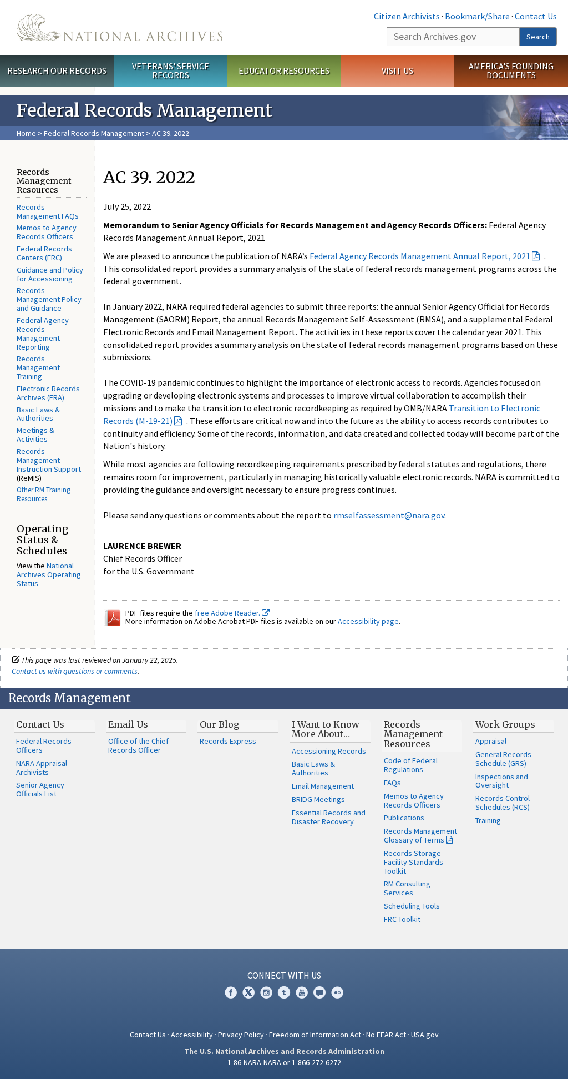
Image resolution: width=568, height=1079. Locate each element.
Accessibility (192, 1035)
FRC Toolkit (402, 919)
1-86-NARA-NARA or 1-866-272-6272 (284, 1062)
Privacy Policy (241, 1035)
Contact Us (536, 16)
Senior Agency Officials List (40, 789)
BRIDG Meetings (318, 799)
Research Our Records (56, 70)
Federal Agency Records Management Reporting (43, 333)
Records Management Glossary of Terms (420, 835)
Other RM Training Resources (43, 494)
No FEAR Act (386, 1035)
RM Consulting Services (407, 888)
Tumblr (284, 992)
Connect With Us (284, 975)
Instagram (266, 992)
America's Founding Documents (511, 70)
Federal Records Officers (44, 745)
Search (538, 37)
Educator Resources (284, 70)
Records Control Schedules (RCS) (502, 802)
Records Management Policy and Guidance (49, 299)
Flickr (337, 992)
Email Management (323, 786)
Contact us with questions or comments (75, 671)
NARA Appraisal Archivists (41, 767)
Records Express (228, 741)
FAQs (392, 783)
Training (488, 820)
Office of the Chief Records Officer (138, 745)
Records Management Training (38, 367)
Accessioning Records (329, 751)
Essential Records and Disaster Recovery (329, 817)
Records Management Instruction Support (49, 460)
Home (26, 133)
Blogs (319, 992)
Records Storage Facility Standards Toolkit (413, 862)
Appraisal (490, 741)
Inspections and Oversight (501, 781)
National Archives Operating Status (49, 574)
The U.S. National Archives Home (119, 27)
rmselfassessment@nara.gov (388, 515)
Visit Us (397, 70)
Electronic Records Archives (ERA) (48, 393)
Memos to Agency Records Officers (47, 232)
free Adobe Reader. (228, 613)
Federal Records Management (94, 133)
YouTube (301, 992)
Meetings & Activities (35, 434)
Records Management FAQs (48, 211)
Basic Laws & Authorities (38, 414)
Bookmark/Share (477, 16)
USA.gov (425, 1035)
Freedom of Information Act (315, 1035)
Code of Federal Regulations (411, 764)
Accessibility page (368, 621)
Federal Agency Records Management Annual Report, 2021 (420, 255)
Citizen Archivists (407, 16)
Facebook (230, 992)
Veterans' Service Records (170, 70)
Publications (404, 818)
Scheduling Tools (412, 906)
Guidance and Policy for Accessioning (50, 274)
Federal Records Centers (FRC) (44, 253)
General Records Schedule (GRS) (503, 758)
